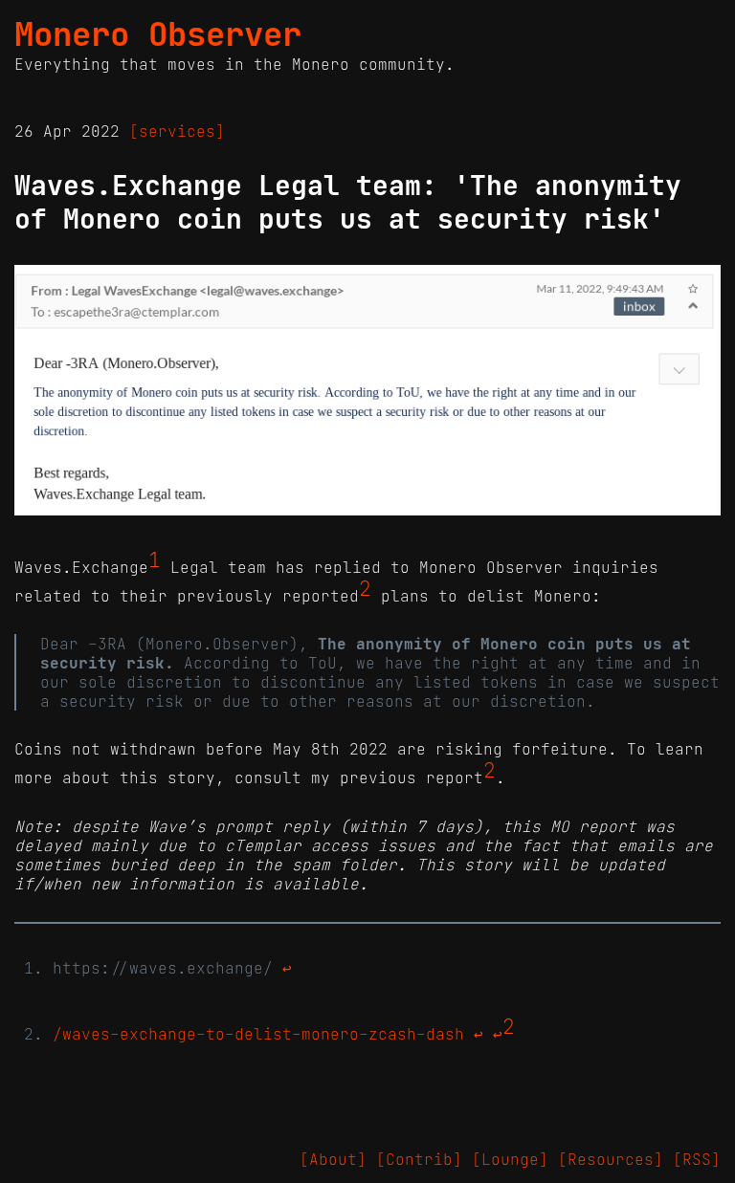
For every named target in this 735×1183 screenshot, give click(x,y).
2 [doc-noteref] (365, 589)
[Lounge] (510, 1159)
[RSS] (697, 1159)
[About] (333, 1159)
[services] (177, 131)
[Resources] (610, 1159)
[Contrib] (419, 1159)
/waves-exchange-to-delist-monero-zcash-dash (258, 1033)
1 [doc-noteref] (154, 560)
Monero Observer (157, 34)
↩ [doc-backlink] (287, 967)
